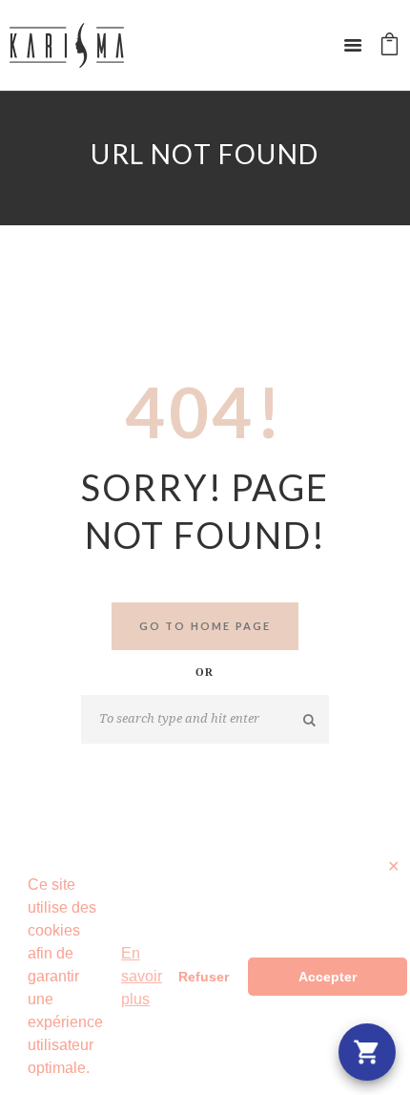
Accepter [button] (327, 976)
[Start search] (310, 719)
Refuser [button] (203, 976)
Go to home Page (205, 626)
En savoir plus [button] (141, 976)
